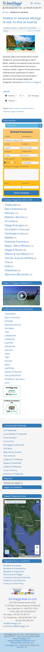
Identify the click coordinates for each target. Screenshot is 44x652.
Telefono (26, 183)
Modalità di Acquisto (12, 565)
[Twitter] (28, 647)
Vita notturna (9, 455)
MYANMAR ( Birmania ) (15, 379)
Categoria (8, 151)
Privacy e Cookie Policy (13, 583)
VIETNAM (9, 321)
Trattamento (27, 151)
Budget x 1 (26, 144)
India (8, 266)
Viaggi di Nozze (13, 249)
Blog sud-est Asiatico (12, 452)
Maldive (9, 237)
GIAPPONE (9, 368)
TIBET (7, 357)
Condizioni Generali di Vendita (16, 577)
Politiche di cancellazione (14, 580)
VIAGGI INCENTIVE (13, 375)
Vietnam (9, 213)
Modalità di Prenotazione (14, 568)
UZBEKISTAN (10, 335)
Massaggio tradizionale (13, 445)
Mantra (34, 645)
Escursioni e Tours (15, 229)
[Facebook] (24, 647)
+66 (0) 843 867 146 (13, 8)
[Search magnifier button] (40, 126)
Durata (7, 144)
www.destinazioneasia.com (22, 642)
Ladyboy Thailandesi (12, 466)
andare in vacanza (14, 108)
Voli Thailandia (9, 430)
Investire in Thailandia (13, 474)
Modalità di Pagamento (13, 571)
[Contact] (41, 647)
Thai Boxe (7, 448)
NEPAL (7, 353)
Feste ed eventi (10, 437)
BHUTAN (8, 361)
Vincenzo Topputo (10, 28)
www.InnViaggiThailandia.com (21, 640)
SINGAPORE (10, 346)
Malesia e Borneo (15, 217)
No (8, 162)
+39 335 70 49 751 (33, 8)
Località (7, 136)
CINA (7, 332)
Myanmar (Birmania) (17, 274)
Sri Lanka (10, 221)
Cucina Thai (8, 441)
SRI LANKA (9, 328)
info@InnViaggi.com (12, 623)
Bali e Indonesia (14, 209)
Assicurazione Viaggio (13, 574)
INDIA (7, 364)
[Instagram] (32, 647)
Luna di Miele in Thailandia (15, 434)
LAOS (7, 382)
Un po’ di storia (10, 470)
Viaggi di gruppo (14, 225)
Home (5, 12)
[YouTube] (37, 647)
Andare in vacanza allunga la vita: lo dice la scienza (22, 20)
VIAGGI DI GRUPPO (13, 372)
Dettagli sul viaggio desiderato (16, 166)
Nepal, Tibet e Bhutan (17, 245)
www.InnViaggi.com (21, 638)
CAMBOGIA (10, 339)
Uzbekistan (11, 270)
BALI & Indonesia (12, 317)
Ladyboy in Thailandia (13, 459)
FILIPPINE (9, 343)
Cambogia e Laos (15, 233)
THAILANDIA (10, 314)
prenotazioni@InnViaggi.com (16, 626)
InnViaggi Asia (11, 645)
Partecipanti (26, 136)
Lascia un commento (33, 31)
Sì (14, 162)
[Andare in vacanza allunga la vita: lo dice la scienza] (22, 44)
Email (7, 183)
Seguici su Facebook (13, 487)
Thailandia (11, 204)
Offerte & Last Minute (17, 254)
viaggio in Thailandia (17, 112)
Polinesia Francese (15, 241)
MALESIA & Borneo (13, 324)
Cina (7, 262)
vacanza (24, 108)
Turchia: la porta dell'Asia (19, 258)
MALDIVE (9, 350)
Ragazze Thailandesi (12, 463)
